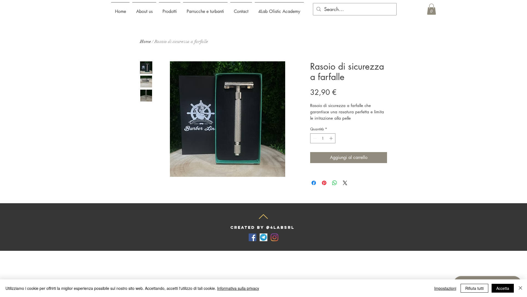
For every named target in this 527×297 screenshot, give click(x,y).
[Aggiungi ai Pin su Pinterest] (324, 183)
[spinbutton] (323, 138)
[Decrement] (314, 138)
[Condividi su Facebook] (313, 183)
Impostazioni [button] (445, 288)
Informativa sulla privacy (238, 288)
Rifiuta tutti (474, 288)
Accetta (502, 288)
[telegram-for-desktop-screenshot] (263, 237)
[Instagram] (274, 237)
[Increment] (331, 138)
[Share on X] (345, 183)
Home (145, 41)
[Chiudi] (520, 288)
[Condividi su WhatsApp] (334, 183)
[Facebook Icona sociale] (252, 237)
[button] (170, 9)
